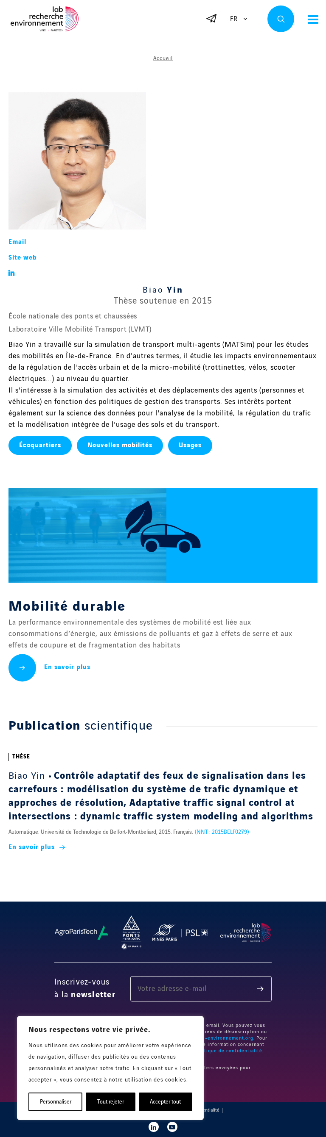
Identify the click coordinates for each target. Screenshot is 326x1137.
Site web (22, 258)
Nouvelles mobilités (119, 445)
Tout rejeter (110, 1102)
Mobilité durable (67, 607)
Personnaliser (55, 1102)
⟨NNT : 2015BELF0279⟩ (221, 832)
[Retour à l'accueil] (45, 18)
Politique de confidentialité (228, 1051)
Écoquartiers (40, 445)
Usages (190, 445)
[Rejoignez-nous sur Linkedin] (154, 1127)
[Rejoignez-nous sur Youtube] (172, 1127)
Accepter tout (165, 1102)
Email (17, 242)
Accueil (163, 58)
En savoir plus (67, 667)
